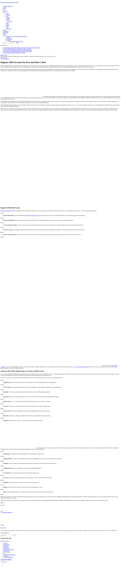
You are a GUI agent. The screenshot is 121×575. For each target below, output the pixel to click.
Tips (4, 553)
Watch (4, 30)
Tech (7, 26)
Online (8, 512)
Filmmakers (6, 31)
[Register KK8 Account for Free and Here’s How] (10, 525)
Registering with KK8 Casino (7, 210)
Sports (7, 25)
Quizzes (8, 15)
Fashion (8, 17)
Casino (2, 512)
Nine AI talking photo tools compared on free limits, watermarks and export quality (21, 47)
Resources (8, 40)
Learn (4, 35)
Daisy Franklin (5, 58)
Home (4, 7)
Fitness (10, 21)
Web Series (5, 32)
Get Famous (6, 546)
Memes (7, 13)
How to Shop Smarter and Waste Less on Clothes (14, 52)
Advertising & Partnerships (9, 554)
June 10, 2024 (4, 57)
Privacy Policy (6, 544)
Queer (7, 23)
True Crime (8, 28)
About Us (5, 543)
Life (4, 12)
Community (6, 556)
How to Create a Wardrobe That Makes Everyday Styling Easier (17, 51)
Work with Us (6, 548)
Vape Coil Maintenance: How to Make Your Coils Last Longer (17, 49)
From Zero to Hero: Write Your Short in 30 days (16, 36)
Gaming (8, 18)
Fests (4, 34)
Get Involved (6, 551)
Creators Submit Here (8, 557)
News (4, 8)
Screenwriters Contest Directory (16, 41)
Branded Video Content (8, 549)
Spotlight (8, 37)
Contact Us (5, 547)
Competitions (9, 39)
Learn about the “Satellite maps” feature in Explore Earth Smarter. (17, 50)
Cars (7, 16)
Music (7, 22)
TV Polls (5, 11)
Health (7, 20)
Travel (7, 27)
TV (4, 10)
